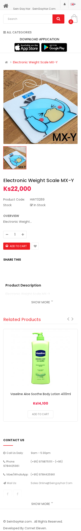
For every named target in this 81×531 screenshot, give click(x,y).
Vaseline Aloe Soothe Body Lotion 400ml (40, 394)
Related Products (22, 319)
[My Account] (64, 4)
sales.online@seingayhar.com (51, 483)
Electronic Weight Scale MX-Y (35, 62)
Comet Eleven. (36, 528)
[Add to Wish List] (40, 359)
